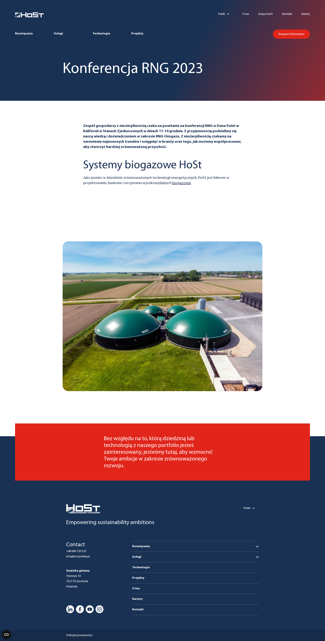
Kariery (305, 14)
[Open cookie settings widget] (6, 634)
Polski (221, 14)
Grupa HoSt (265, 14)
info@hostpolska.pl (78, 556)
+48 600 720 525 (76, 551)
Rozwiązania (24, 33)
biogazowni (181, 183)
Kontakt (287, 14)
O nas (245, 14)
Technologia (101, 33)
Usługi (58, 33)
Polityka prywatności (79, 635)
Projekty (137, 33)
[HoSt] (29, 14)
